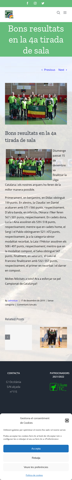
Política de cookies (34, 475)
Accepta (36, 448)
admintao (13, 300)
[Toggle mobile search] (58, 12)
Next (61, 70)
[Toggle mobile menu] (65, 12)
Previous (49, 70)
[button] (67, 420)
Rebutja (36, 457)
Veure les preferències (36, 467)
